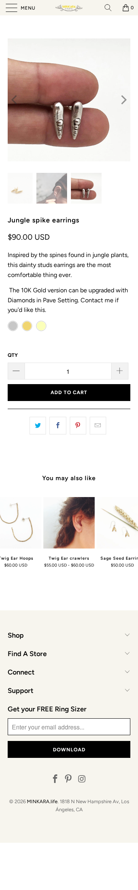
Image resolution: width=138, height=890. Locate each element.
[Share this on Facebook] (57, 425)
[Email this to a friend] (98, 425)
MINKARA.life (42, 801)
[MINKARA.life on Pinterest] (68, 779)
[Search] (111, 7)
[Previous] (15, 99)
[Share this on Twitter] (38, 425)
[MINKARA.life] (69, 7)
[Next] (123, 99)
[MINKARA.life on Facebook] (55, 779)
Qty (13, 355)
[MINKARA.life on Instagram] (82, 779)
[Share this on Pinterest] (78, 425)
